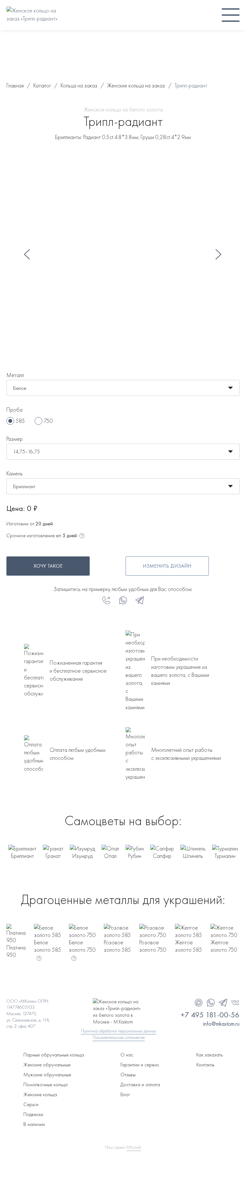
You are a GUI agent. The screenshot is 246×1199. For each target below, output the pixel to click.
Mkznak (134, 1147)
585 (20, 420)
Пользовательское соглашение (119, 1037)
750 (48, 420)
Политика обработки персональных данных (118, 1031)
